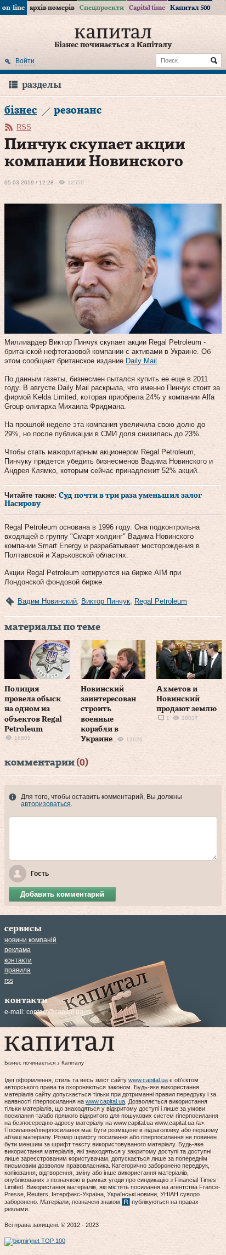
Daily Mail (141, 361)
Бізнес (20, 110)
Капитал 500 (190, 7)
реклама (17, 950)
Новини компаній (30, 940)
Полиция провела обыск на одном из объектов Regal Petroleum (33, 709)
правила (17, 970)
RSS (23, 127)
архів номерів (52, 7)
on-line (13, 7)
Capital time (147, 7)
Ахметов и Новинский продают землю (186, 699)
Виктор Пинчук (105, 601)
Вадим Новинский (47, 601)
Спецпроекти (102, 7)
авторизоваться (46, 804)
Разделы (41, 84)
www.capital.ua (148, 1080)
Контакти (18, 960)
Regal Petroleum (160, 601)
